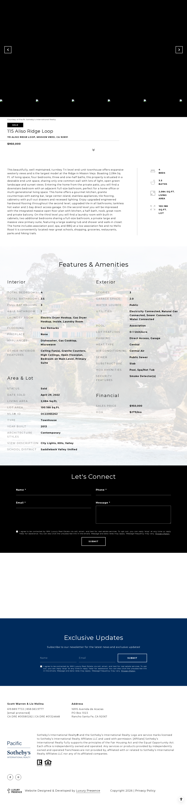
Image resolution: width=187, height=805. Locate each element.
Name (20, 489)
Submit (94, 541)
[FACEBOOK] (10, 777)
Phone (100, 489)
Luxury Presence (88, 790)
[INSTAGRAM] (18, 777)
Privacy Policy (162, 533)
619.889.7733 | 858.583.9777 (25, 709)
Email (20, 502)
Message (102, 502)
